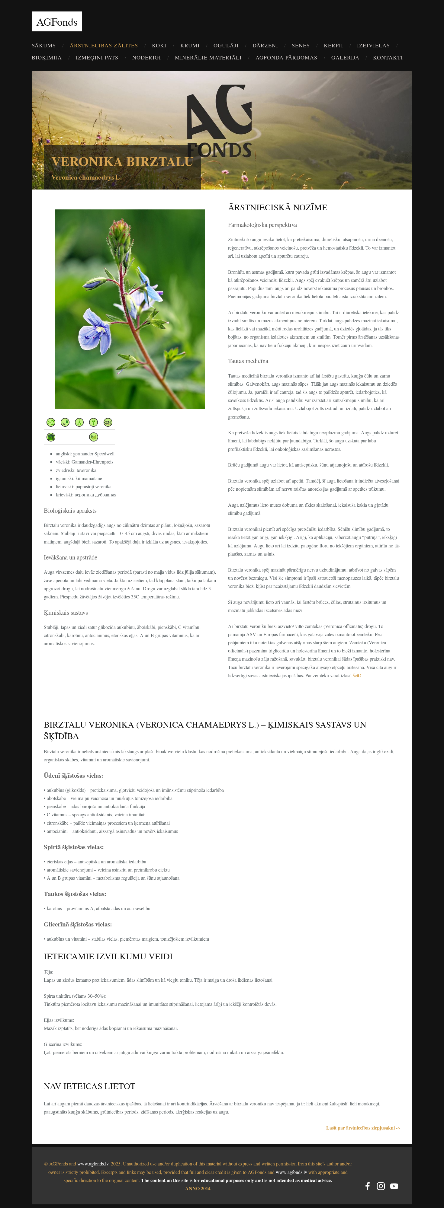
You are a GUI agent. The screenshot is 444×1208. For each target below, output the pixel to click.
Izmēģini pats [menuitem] (97, 57)
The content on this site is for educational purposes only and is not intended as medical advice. (236, 1180)
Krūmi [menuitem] (190, 45)
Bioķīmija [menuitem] (47, 57)
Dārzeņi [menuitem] (265, 45)
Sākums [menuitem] (44, 45)
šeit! (357, 675)
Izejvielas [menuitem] (373, 45)
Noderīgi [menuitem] (146, 57)
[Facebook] (368, 1186)
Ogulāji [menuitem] (226, 45)
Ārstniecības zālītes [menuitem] (104, 45)
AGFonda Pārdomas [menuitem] (286, 57)
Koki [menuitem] (159, 45)
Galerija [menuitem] (345, 57)
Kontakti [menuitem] (388, 57)
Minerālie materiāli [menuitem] (208, 57)
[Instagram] (381, 1186)
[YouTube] (394, 1186)
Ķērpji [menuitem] (333, 45)
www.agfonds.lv (92, 1163)
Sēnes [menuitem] (301, 45)
